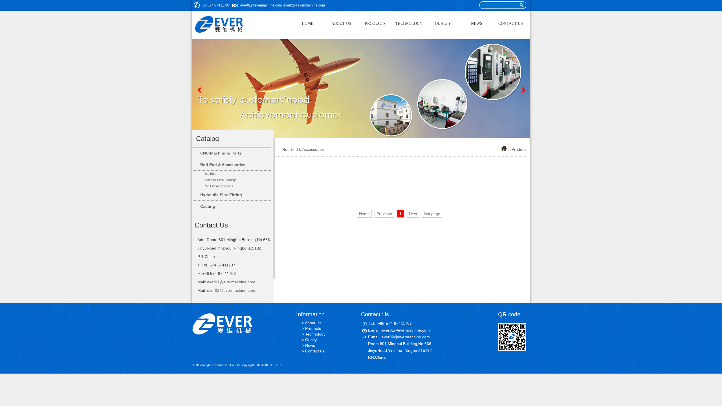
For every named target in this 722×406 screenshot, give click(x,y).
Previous (199, 90)
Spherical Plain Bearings (220, 180)
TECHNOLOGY (408, 23)
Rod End (209, 173)
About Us (313, 323)
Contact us (314, 351)
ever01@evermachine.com (261, 5)
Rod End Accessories (218, 186)
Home (364, 213)
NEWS (476, 23)
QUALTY (443, 23)
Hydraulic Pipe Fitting (221, 195)
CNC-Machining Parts (220, 153)
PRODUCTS (375, 23)
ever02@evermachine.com (304, 5)
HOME (307, 23)
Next (523, 90)
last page (432, 213)
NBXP (279, 365)
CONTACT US (510, 23)
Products (313, 328)
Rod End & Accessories (222, 164)
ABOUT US (341, 23)
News (310, 345)
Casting (207, 206)
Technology (315, 334)
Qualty (311, 339)
